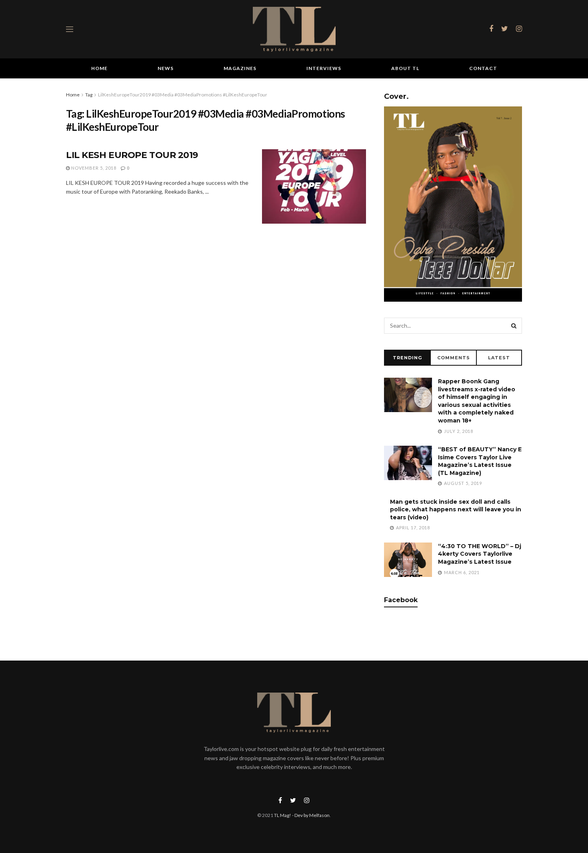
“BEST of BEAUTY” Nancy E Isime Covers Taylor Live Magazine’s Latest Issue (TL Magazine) (480, 461)
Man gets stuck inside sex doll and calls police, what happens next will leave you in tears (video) (455, 509)
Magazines (240, 68)
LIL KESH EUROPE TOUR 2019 (132, 155)
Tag (88, 95)
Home (99, 68)
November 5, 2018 (93, 167)
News (166, 68)
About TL (405, 68)
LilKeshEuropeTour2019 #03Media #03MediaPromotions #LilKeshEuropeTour (182, 95)
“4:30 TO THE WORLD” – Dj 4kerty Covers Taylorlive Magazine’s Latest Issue (479, 554)
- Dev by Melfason (310, 815)
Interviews (323, 68)
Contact (483, 68)
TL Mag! (282, 815)
